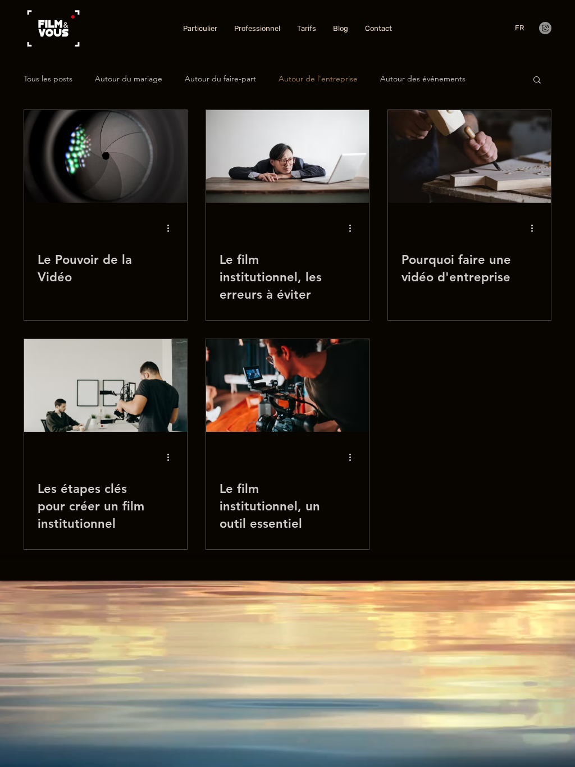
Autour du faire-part (220, 79)
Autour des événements (423, 79)
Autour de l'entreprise (318, 79)
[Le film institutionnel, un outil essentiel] (287, 385)
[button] (537, 80)
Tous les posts (48, 79)
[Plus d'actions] (172, 228)
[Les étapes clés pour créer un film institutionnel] (105, 385)
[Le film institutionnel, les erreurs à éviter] (287, 156)
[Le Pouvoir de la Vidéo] (105, 156)
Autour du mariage (128, 79)
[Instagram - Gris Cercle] (545, 28)
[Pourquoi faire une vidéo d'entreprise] (469, 156)
